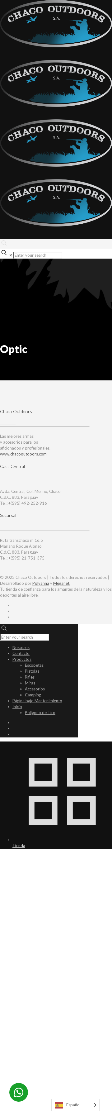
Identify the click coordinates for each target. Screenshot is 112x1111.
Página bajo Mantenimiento (37, 700)
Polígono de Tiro (40, 712)
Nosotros (21, 647)
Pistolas (32, 671)
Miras (30, 682)
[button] (18, 1092)
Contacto (21, 653)
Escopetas (34, 665)
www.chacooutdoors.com (23, 453)
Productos (21, 659)
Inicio (17, 706)
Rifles (30, 677)
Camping (33, 694)
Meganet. (61, 583)
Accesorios (35, 688)
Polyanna (40, 583)
